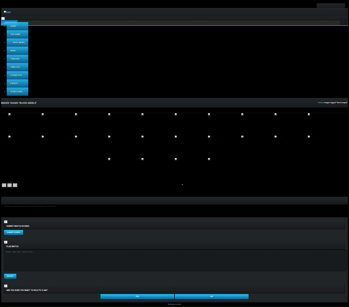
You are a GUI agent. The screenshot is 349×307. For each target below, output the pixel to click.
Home (13, 26)
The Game (15, 34)
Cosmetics (16, 75)
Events (14, 83)
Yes (137, 296)
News (13, 51)
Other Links (16, 92)
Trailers (14, 59)
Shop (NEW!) (18, 42)
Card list (15, 67)
